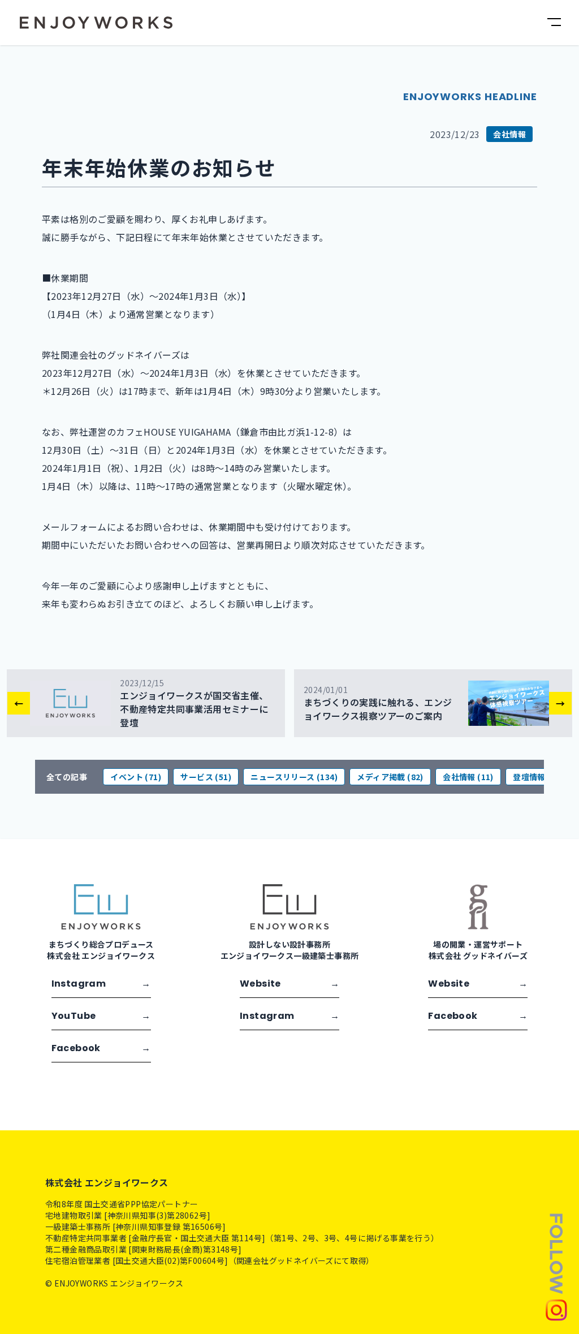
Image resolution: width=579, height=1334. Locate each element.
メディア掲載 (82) (390, 776)
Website (289, 983)
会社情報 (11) (468, 776)
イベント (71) (135, 776)
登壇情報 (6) (536, 776)
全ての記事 (66, 776)
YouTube (101, 1015)
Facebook (101, 1048)
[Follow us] (556, 1266)
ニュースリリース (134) (294, 776)
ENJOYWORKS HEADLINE (470, 96)
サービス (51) (205, 776)
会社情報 (509, 134)
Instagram (101, 983)
